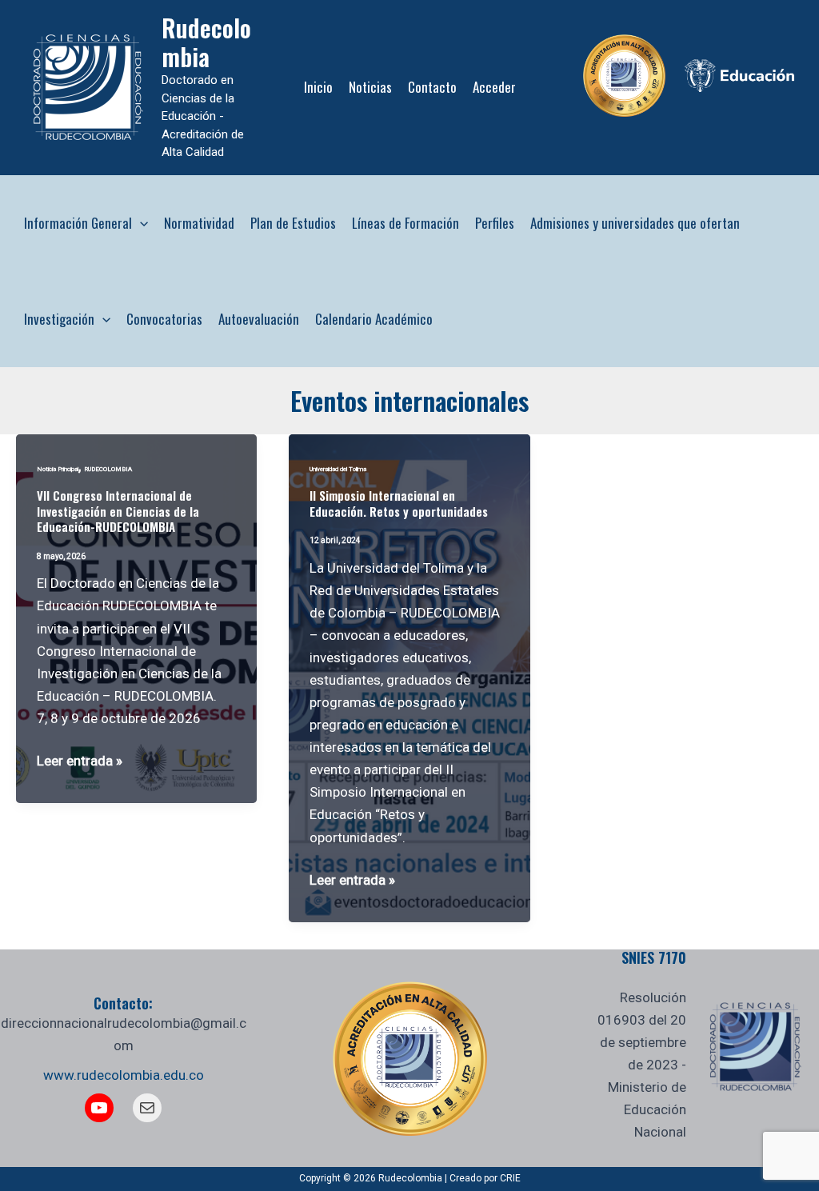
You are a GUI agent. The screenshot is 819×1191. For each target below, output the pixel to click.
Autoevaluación (258, 319)
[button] (140, 223)
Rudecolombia (206, 42)
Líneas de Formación (405, 223)
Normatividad (199, 223)
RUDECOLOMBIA (108, 469)
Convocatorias (164, 319)
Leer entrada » (79, 762)
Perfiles (494, 223)
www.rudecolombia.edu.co (123, 1075)
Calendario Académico (374, 319)
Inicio (318, 87)
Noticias (370, 87)
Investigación (59, 319)
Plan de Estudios (293, 223)
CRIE (510, 1178)
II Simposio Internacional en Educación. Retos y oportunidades (399, 503)
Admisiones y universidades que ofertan (635, 223)
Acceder (494, 87)
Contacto (432, 87)
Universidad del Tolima (338, 469)
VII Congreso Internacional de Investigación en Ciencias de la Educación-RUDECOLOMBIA (118, 510)
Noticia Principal (57, 469)
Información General (78, 223)
